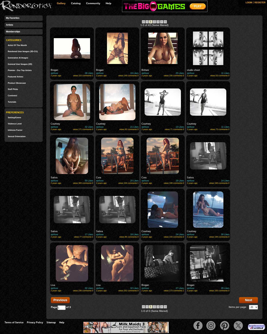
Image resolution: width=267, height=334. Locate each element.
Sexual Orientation (17, 136)
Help (108, 3)
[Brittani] (162, 48)
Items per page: (238, 306)
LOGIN (249, 2)
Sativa (54, 177)
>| (165, 21)
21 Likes (134, 127)
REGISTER (260, 2)
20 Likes (134, 180)
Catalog (76, 3)
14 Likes (225, 180)
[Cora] (117, 156)
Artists (9, 25)
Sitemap (51, 322)
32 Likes (89, 127)
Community (93, 3)
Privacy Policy (35, 322)
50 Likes (89, 180)
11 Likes (225, 73)
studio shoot (193, 70)
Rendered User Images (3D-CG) (23, 51)
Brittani (145, 70)
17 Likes (89, 234)
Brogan (54, 70)
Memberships (13, 31)
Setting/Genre (14, 118)
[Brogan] (72, 48)
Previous (60, 300)
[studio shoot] (208, 48)
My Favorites (12, 18)
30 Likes (225, 234)
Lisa (53, 285)
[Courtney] (72, 102)
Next (248, 300)
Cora (98, 177)
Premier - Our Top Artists (20, 70)
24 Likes (180, 234)
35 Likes (225, 288)
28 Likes (89, 73)
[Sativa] (72, 156)
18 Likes (134, 234)
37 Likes (180, 288)
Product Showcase (17, 83)
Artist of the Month (17, 45)
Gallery (61, 3)
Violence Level (15, 124)
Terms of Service (14, 322)
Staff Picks (13, 89)
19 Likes (134, 73)
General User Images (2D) (20, 64)
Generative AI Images (18, 58)
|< (143, 21)
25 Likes (180, 73)
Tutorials (12, 102)
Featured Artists (15, 77)
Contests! (12, 96)
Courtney (55, 123)
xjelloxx (54, 73)
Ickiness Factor (15, 130)
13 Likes (180, 127)
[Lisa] (72, 263)
